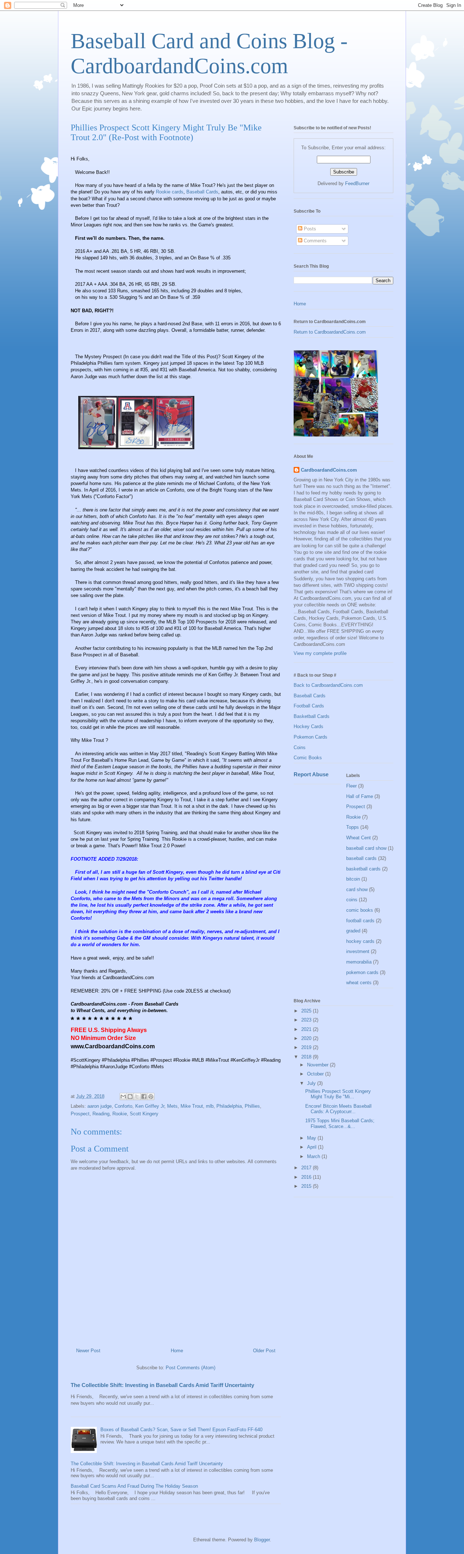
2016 (307, 1177)
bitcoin (353, 879)
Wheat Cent (358, 837)
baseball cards (361, 858)
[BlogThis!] (130, 1096)
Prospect (80, 1113)
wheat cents (359, 982)
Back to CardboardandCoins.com (328, 685)
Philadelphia (229, 1106)
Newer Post (88, 1350)
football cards (360, 920)
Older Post (264, 1350)
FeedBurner (357, 183)
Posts (309, 228)
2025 (307, 1011)
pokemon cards (362, 972)
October (316, 1074)
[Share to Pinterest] (150, 1096)
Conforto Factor (113, 496)
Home (177, 1350)
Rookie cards (169, 192)
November (318, 1065)
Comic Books (308, 757)
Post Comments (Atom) (190, 1367)
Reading (100, 1113)
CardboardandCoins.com (329, 470)
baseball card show (366, 848)
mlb (210, 1106)
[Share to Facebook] (144, 1096)
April (312, 1147)
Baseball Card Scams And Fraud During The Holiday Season (134, 1486)
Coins (300, 747)
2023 (307, 1020)
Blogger (262, 1539)
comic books (359, 910)
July (312, 1083)
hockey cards (360, 941)
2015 (307, 1186)
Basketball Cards (312, 716)
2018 (307, 1057)
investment (357, 951)
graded (353, 930)
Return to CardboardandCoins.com (330, 332)
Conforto (123, 1106)
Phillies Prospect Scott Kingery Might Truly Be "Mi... (338, 1094)
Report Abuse (311, 774)
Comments (314, 240)
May (312, 1138)
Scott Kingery (236, 356)
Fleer (351, 786)
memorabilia (359, 962)
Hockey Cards (308, 726)
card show (357, 889)
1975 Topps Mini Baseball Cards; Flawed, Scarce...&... (339, 1123)
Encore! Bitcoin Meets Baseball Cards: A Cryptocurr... (338, 1109)
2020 (307, 1038)
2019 (307, 1047)
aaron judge (99, 1106)
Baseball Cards (202, 192)
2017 (307, 1167)
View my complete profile (320, 653)
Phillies (252, 1106)
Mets (172, 1106)
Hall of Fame (359, 796)
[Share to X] (137, 1096)
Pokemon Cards (310, 737)
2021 (307, 1029)
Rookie (119, 1113)
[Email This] (123, 1096)
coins (351, 899)
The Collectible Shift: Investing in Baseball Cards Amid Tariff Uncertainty (162, 1385)
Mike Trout (114, 615)
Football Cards (309, 706)
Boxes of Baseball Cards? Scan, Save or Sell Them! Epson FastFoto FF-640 (181, 1429)
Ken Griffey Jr (149, 1106)
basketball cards (363, 869)
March (314, 1156)
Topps (352, 827)
